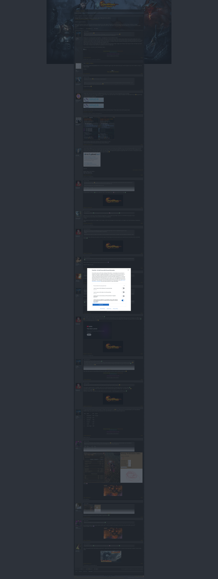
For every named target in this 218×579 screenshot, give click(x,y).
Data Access (109, 308)
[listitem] (109, 285)
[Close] (129, 270)
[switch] (123, 288)
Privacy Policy (115, 308)
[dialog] (109, 289)
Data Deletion (102, 308)
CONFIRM (101, 304)
